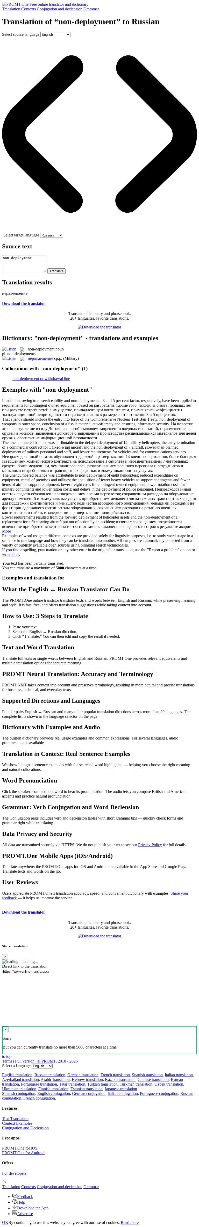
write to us (10, 554)
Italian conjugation (123, 1093)
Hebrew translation (87, 1079)
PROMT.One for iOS (20, 1148)
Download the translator (23, 303)
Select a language (16, 1066)
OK (5, 1222)
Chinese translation (153, 1079)
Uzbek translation (168, 1084)
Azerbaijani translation (20, 1079)
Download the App (32, 1208)
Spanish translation (147, 1075)
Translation (11, 9)
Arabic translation (55, 1079)
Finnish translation (53, 1089)
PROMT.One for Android (23, 1153)
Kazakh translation (120, 1079)
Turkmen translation (136, 1084)
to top (6, 1056)
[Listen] (9, 349)
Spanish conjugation (18, 1093)
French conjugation (39, 1098)
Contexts (28, 9)
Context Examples (17, 1123)
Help (21, 1202)
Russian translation (49, 1075)
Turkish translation (102, 1084)
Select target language (21, 235)
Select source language (20, 34)
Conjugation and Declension (25, 1128)
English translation (17, 1075)
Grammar (91, 9)
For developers (14, 1173)
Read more (130, 1222)
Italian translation (179, 1075)
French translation (115, 1075)
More (6, 531)
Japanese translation (121, 1089)
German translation (82, 1075)
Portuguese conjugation (159, 1093)
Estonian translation (86, 1089)
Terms (7, 1061)
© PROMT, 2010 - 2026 (57, 1061)
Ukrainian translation (19, 1089)
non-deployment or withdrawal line (41, 378)
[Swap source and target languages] (99, 230)
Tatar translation (72, 1084)
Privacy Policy (150, 845)
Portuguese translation (39, 1084)
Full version (24, 1061)
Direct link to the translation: (25, 966)
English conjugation (53, 1093)
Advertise (25, 1213)
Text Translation (15, 1118)
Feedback (25, 1196)
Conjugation (59, 9)
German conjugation (88, 1093)
